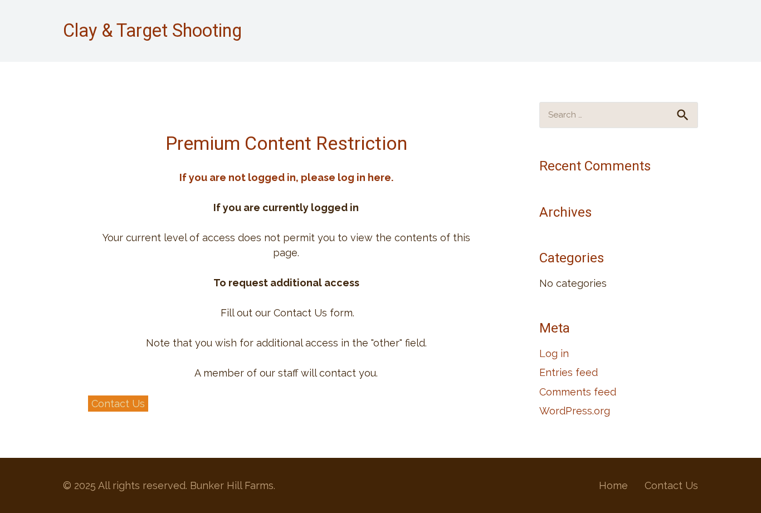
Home (613, 485)
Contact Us (671, 485)
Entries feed (568, 372)
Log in (554, 353)
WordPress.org (574, 411)
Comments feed (577, 392)
